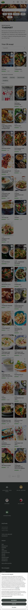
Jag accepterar (14, 600)
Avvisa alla (14, 603)
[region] (14, 591)
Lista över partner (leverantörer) (6, 596)
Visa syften (14, 607)
